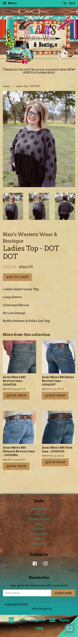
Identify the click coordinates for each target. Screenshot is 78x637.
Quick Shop (16, 395)
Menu (12, 3)
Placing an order (39, 518)
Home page (39, 508)
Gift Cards (39, 528)
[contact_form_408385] (69, 628)
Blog (39, 523)
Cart (71, 3)
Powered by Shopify (18, 608)
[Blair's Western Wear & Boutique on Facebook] (34, 564)
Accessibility (39, 533)
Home (6, 86)
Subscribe (63, 593)
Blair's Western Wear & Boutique (51, 604)
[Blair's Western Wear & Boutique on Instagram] (44, 564)
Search (39, 538)
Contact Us (39, 543)
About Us (39, 513)
